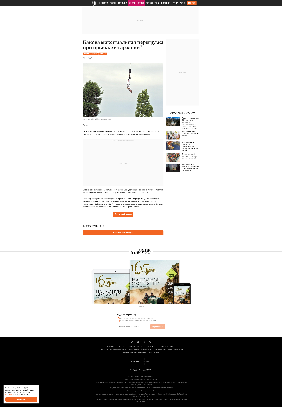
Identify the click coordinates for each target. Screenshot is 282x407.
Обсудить (89, 58)
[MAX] (132, 342)
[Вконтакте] (138, 342)
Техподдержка (153, 352)
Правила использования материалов (112, 349)
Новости (103, 3)
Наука (175, 3)
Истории (165, 3)
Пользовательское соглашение (140, 349)
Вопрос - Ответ (136, 3)
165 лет (191, 3)
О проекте (110, 346)
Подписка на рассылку (126, 315)
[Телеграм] (150, 342)
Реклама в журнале (167, 346)
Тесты (113, 3)
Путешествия (153, 3)
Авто (182, 3)
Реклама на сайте (151, 346)
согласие (126, 318)
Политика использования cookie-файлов (168, 349)
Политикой (125, 320)
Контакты (120, 346)
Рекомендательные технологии (134, 352)
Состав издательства (134, 346)
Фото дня (122, 3)
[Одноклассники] (144, 342)
